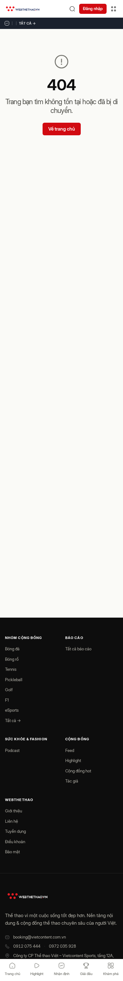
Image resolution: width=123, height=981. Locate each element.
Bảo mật (12, 851)
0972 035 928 (62, 946)
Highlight (73, 760)
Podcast (12, 750)
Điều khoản (15, 841)
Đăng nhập (93, 8)
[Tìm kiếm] (72, 8)
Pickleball (13, 679)
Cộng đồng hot (78, 770)
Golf (9, 689)
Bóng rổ (12, 659)
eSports (12, 710)
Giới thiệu (13, 810)
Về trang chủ (61, 129)
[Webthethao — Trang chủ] (23, 9)
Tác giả (71, 780)
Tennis (10, 669)
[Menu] (113, 8)
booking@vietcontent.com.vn (39, 936)
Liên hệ (11, 821)
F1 (7, 700)
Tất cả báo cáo (78, 648)
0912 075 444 (26, 946)
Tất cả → (27, 23)
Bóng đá (12, 648)
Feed (69, 750)
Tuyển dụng (15, 831)
